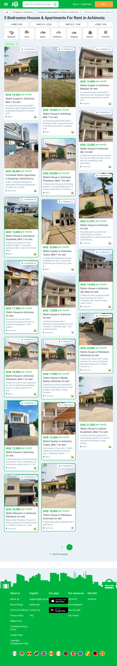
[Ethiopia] (43, 653)
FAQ (32, 615)
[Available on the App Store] (58, 601)
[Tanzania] (36, 653)
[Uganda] (29, 653)
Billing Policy (16, 621)
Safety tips (35, 604)
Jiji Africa (92, 599)
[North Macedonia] (102, 653)
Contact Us (35, 610)
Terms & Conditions (19, 610)
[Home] (15, 4)
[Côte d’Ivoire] (58, 653)
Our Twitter (73, 615)
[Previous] (47, 547)
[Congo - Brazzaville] (87, 653)
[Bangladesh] (65, 653)
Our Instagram (75, 604)
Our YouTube (74, 610)
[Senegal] (51, 653)
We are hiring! (16, 604)
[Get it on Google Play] (58, 610)
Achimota (10, 44)
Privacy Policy (16, 615)
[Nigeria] (14, 653)
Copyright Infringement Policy (19, 642)
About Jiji (14, 599)
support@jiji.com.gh (39, 599)
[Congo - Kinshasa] (80, 653)
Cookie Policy (16, 635)
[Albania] (95, 653)
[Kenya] (22, 653)
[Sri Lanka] (73, 653)
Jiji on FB (72, 599)
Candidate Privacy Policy (18, 628)
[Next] (69, 547)
